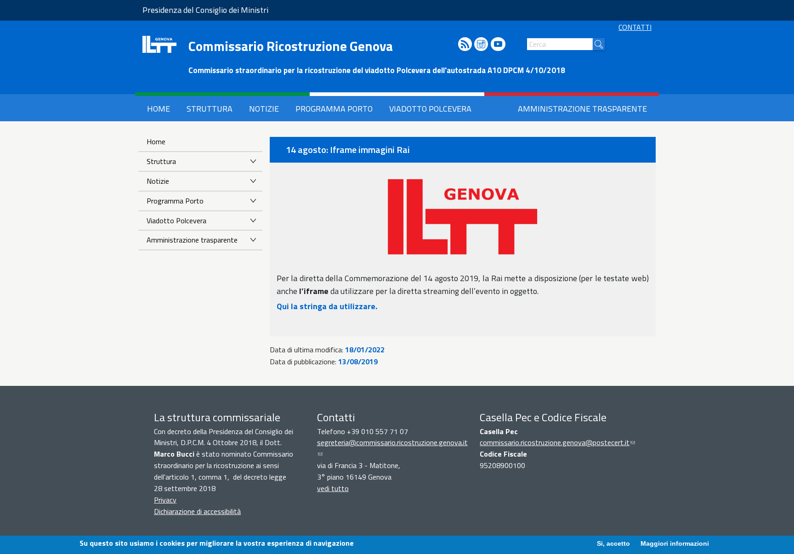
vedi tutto (333, 488)
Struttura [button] (210, 108)
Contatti (635, 27)
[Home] (159, 44)
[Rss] (465, 45)
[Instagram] (481, 45)
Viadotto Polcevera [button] (430, 108)
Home (156, 141)
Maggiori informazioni (675, 543)
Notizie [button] (264, 108)
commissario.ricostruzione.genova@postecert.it (557, 442)
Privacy (165, 499)
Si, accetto (613, 543)
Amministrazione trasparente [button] (582, 108)
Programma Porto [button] (334, 108)
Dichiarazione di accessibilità (197, 511)
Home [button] (158, 108)
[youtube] (498, 45)
